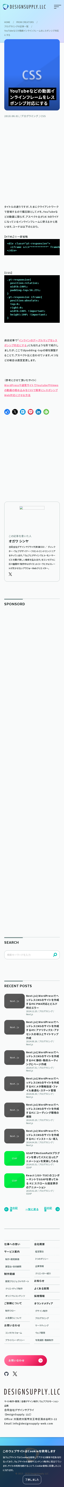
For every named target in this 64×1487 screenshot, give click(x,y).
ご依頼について (13, 1303)
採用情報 (39, 1296)
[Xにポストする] (15, 412)
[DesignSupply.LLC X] (15, 1375)
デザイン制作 (41, 1310)
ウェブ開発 (40, 1332)
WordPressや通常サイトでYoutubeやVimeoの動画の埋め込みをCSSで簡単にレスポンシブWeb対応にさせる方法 (31, 390)
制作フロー (10, 1310)
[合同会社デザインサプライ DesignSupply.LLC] (24, 7)
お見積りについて (13, 1317)
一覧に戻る (32, 1209)
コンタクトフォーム (13, 1332)
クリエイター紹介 (43, 1273)
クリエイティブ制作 (14, 1288)
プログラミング (42, 1318)
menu (57, 7)
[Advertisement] (32, 161)
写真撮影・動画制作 (44, 1339)
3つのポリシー (42, 1258)
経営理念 (39, 1251)
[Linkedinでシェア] (38, 412)
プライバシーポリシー (15, 1339)
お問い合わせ (12, 1325)
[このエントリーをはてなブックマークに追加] (23, 412)
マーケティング (42, 1325)
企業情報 (39, 1266)
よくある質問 (41, 1288)
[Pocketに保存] (30, 412)
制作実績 (9, 1274)
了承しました (32, 1479)
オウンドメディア (43, 1303)
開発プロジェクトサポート (17, 1281)
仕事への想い (12, 1244)
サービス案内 (12, 1251)
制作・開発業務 (12, 1259)
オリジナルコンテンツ (15, 1295)
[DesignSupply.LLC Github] (6, 1375)
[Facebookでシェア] (7, 412)
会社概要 (39, 1244)
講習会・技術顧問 (13, 1266)
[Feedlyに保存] (46, 412)
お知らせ (39, 1281)
